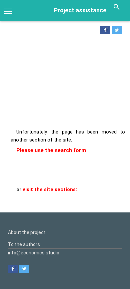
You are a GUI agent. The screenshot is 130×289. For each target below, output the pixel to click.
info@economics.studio (33, 252)
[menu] (8, 11)
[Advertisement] (65, 83)
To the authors (24, 244)
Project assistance (80, 10)
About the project (27, 232)
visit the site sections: (50, 189)
